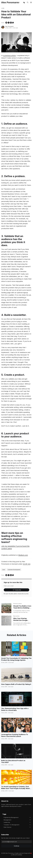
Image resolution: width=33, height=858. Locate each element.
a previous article (9, 55)
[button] (24, 2)
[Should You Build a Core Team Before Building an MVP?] (6, 608)
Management (7, 820)
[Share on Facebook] (8, 22)
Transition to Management (11, 824)
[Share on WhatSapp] (13, 23)
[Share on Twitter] (6, 22)
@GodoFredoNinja (17, 854)
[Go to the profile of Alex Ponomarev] (2, 27)
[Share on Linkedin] (11, 22)
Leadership (7, 822)
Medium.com (23, 555)
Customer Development (14, 569)
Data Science (7, 827)
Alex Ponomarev (9, 26)
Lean (2, 8)
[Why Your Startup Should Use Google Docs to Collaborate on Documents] (6, 621)
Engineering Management (11, 817)
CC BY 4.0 (26, 564)
